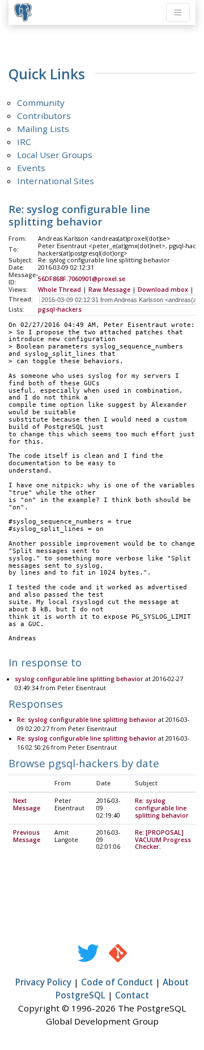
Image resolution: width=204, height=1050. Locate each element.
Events (31, 167)
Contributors (44, 115)
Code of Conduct (117, 982)
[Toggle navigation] (178, 12)
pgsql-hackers (60, 309)
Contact (132, 995)
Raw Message (109, 290)
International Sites (55, 180)
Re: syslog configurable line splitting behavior (86, 720)
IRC (24, 141)
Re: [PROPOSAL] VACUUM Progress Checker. (163, 839)
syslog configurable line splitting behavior (79, 679)
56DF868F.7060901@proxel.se (81, 279)
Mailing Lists (43, 128)
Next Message (26, 804)
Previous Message (26, 836)
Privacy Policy (43, 982)
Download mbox (163, 290)
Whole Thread (59, 290)
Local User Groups (54, 154)
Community (41, 102)
